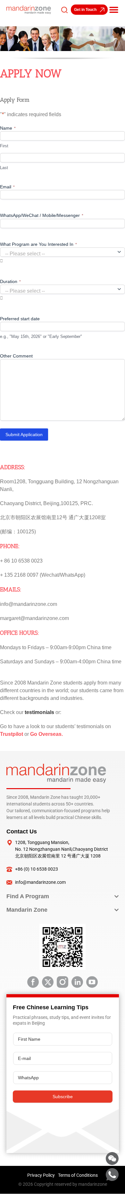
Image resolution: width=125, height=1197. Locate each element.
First (4, 145)
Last (4, 167)
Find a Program (27, 896)
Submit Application (24, 434)
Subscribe (63, 1096)
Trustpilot (11, 734)
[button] (114, 9)
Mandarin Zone (26, 910)
